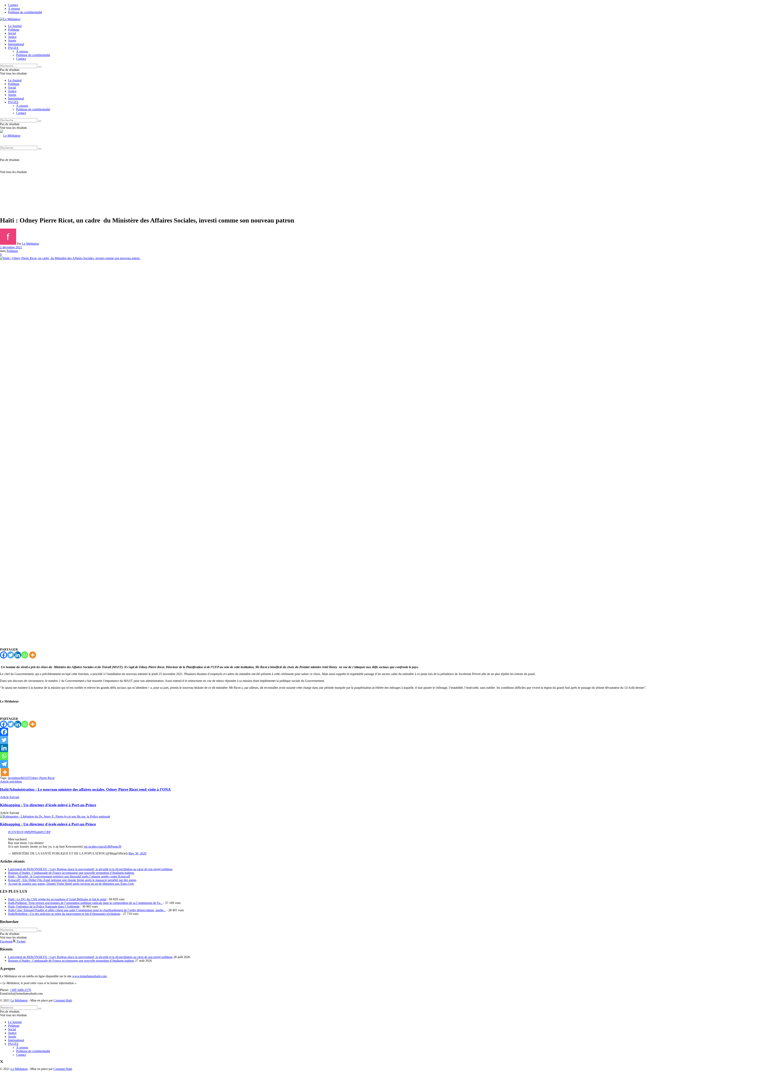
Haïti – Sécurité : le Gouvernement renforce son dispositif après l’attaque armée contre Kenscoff (69, 876)
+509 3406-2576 (20, 990)
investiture (14, 778)
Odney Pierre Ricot (42, 778)
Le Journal (15, 26)
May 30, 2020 (137, 853)
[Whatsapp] (24, 654)
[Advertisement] (387, 184)
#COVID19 (15, 832)
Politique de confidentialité (25, 12)
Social (12, 33)
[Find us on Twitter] (1, 1062)
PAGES (13, 47)
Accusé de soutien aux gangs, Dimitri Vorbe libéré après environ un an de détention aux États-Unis (71, 883)
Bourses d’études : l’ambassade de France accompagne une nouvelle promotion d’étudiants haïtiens (71, 873)
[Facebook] (3, 654)
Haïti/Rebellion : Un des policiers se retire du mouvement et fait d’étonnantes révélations (64, 913)
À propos (14, 8)
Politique (13, 29)
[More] (32, 654)
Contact (13, 5)
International (16, 44)
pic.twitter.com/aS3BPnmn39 (102, 846)
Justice (12, 37)
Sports (12, 40)
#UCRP (45, 832)
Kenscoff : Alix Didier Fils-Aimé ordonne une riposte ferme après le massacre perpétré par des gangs (72, 880)
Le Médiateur (30, 243)
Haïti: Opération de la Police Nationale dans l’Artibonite (44, 906)
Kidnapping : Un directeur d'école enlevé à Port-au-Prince (48, 824)
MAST (25, 778)
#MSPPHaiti (32, 832)
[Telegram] (4, 764)
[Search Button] (39, 66)
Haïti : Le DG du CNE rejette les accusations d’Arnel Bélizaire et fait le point (57, 899)
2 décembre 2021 (11, 247)
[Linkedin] (17, 654)
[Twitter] (10, 654)
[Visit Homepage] (10, 19)
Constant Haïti (62, 1000)
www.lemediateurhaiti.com (89, 976)
